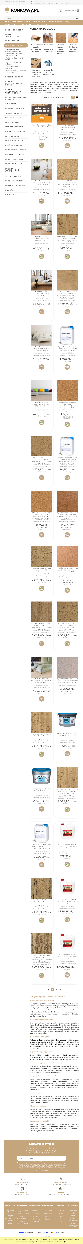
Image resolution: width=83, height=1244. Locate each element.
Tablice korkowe (13, 113)
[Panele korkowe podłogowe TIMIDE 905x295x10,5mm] (41, 390)
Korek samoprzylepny (12, 35)
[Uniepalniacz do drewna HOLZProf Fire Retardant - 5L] (67, 833)
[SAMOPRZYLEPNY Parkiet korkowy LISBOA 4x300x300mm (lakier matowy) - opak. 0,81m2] (41, 501)
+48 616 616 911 (37, 1)
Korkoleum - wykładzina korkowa (48, 48)
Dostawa (35, 1213)
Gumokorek (10, 104)
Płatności (37, 3)
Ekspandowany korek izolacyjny (15, 98)
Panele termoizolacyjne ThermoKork (13, 91)
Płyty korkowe (22, 1211)
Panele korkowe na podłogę (13, 63)
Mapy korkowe (12, 136)
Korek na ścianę (13, 41)
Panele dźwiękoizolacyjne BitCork (14, 83)
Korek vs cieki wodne (15, 150)
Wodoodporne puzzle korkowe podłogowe (14, 50)
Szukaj (47, 1219)
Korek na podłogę (14, 45)
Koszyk (60, 1213)
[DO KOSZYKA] (41, 145)
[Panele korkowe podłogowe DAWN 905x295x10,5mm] (41, 280)
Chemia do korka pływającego (48, 72)
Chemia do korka (13, 118)
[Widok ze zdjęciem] (73, 97)
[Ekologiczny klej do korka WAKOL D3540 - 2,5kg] (67, 722)
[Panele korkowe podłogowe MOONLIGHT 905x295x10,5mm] (41, 335)
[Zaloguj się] (61, 10)
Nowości (9, 190)
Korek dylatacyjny (14, 122)
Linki (60, 1221)
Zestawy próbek (13, 176)
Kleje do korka (73, 1221)
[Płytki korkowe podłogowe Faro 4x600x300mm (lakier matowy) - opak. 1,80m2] (67, 667)
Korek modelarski (14, 141)
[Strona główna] (22, 10)
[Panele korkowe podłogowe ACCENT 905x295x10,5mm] (41, 224)
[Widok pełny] (77, 97)
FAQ (30, 3)
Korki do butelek (13, 164)
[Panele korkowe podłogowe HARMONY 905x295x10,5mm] (67, 114)
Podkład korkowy (14, 77)
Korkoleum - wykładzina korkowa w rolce (14, 54)
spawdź (46, 1170)
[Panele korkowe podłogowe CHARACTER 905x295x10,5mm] (41, 169)
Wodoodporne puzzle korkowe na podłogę (37, 48)
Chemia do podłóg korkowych (12, 67)
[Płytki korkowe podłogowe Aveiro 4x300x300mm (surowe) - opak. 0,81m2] (67, 556)
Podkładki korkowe (14, 154)
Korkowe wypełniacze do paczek (13, 170)
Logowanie (47, 1211)
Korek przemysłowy (15, 159)
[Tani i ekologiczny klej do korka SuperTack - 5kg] (41, 114)
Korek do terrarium (15, 185)
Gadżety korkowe (13, 145)
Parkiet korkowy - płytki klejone (14, 59)
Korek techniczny (14, 30)
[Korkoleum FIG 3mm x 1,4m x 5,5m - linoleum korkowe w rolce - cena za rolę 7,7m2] (41, 888)
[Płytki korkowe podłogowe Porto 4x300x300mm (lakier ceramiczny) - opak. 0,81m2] (67, 501)
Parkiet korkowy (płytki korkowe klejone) (60, 49)
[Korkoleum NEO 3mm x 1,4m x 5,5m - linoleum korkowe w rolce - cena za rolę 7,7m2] (67, 612)
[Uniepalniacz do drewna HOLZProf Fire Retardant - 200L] (67, 943)
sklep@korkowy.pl (11, 1)
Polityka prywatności (63, 3)
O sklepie (60, 1211)
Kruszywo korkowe (14, 108)
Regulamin (75, 3)
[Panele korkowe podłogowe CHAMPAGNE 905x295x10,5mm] (41, 667)
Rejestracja (48, 1213)
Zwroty (10, 1221)
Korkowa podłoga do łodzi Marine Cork (15, 72)
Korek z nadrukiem (14, 181)
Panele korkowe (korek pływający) (73, 48)
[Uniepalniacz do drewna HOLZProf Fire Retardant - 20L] (67, 888)
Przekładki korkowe (15, 131)
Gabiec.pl (47, 1236)
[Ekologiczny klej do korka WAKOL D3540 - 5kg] (41, 777)
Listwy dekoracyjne (15, 127)
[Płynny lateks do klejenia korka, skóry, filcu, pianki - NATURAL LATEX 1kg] (41, 833)
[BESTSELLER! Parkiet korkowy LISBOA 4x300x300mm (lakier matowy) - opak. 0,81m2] (67, 390)
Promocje (10, 195)
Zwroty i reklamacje (48, 3)
